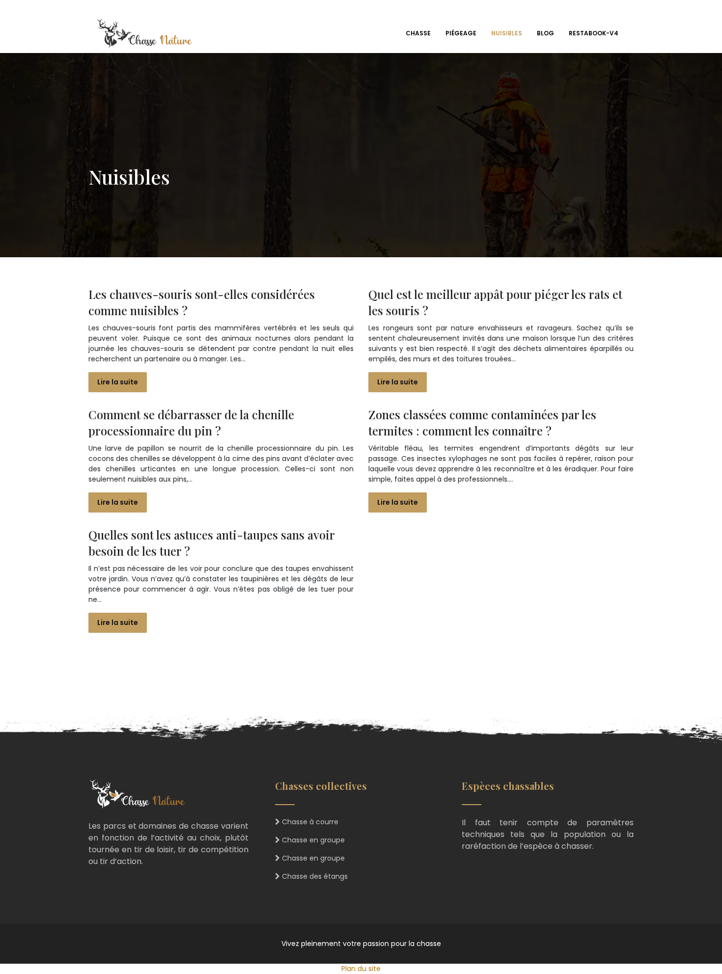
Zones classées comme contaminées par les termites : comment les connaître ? (482, 422)
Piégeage (460, 33)
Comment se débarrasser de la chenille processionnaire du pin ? (191, 422)
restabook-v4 (593, 33)
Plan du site (361, 969)
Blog (545, 33)
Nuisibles (506, 33)
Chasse (418, 33)
